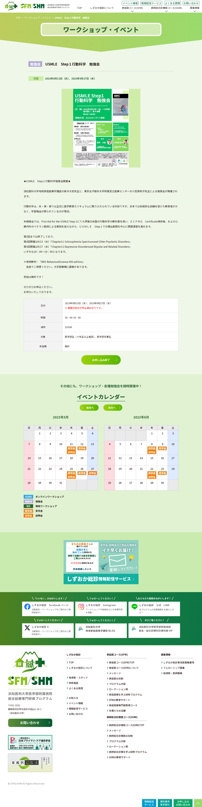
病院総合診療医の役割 (121, 735)
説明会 (71, 452)
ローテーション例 (118, 689)
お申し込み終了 (101, 360)
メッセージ (115, 673)
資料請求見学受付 (165, 803)
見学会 (71, 448)
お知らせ (73, 697)
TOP (79, 7)
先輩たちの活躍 (117, 710)
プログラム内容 (117, 683)
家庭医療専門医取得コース (123, 705)
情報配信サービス (151, 3)
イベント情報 (130, 3)
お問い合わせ (191, 3)
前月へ (90, 407)
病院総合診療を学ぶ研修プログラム (128, 751)
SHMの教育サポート (120, 757)
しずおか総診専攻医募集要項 (178, 662)
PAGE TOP (198, 803)
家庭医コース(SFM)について (124, 667)
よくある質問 (172, 3)
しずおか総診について (102, 7)
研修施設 (73, 683)
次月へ (112, 407)
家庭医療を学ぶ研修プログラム (125, 694)
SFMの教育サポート (119, 700)
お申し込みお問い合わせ (183, 803)
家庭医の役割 (116, 678)
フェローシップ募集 (174, 667)
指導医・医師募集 (172, 673)
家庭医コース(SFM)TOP (121, 662)
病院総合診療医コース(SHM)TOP (126, 725)
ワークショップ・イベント (37, 17)
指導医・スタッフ (78, 677)
